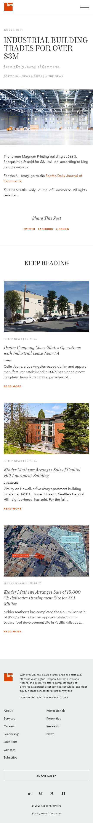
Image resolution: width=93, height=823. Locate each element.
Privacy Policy (40, 813)
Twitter (29, 229)
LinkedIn (62, 229)
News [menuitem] (50, 734)
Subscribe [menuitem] (11, 757)
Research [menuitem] (52, 726)
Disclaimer (54, 813)
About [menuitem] (8, 711)
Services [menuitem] (9, 718)
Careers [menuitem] (9, 726)
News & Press (32, 76)
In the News (54, 76)
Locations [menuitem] (11, 742)
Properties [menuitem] (53, 718)
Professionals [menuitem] (55, 711)
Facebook (45, 229)
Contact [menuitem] (9, 750)
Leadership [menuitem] (11, 734)
